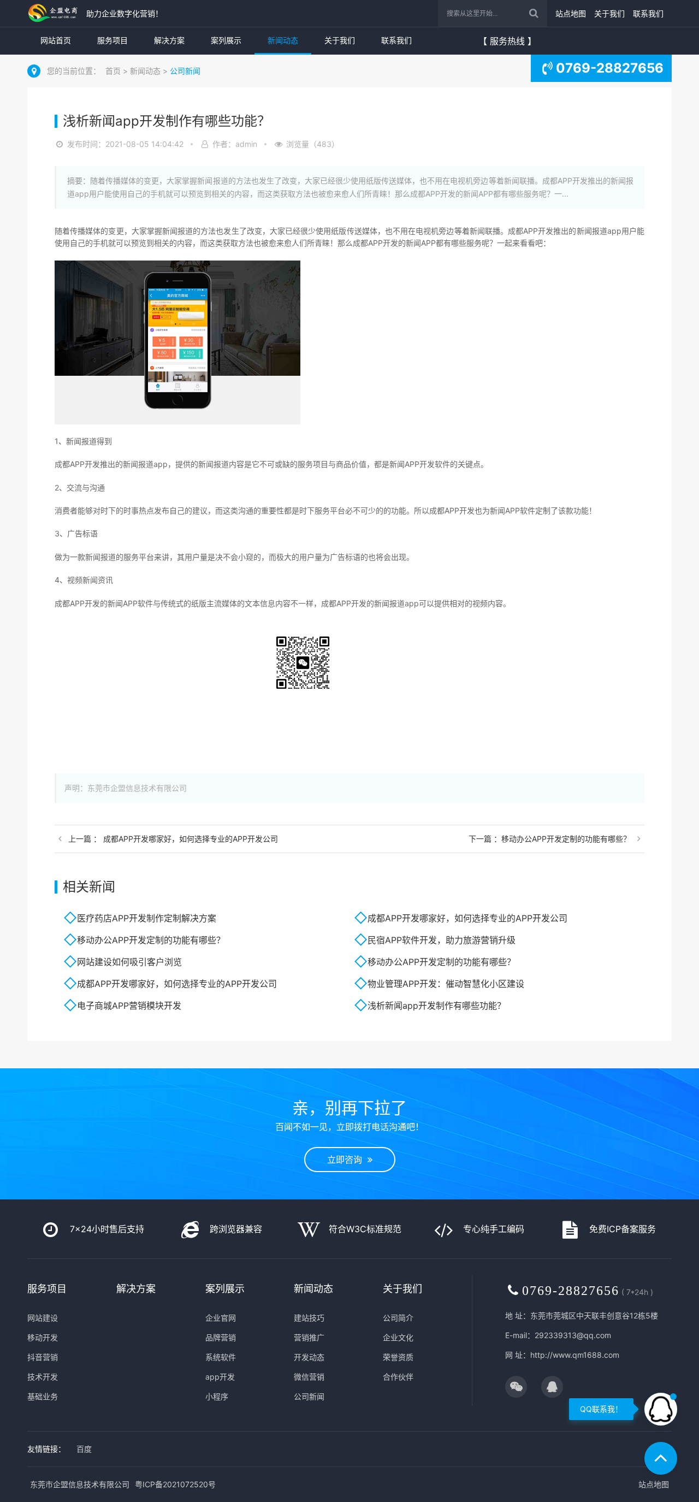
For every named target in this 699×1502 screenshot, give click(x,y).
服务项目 (112, 40)
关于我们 (609, 13)
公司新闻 (185, 70)
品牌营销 (220, 1337)
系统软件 (220, 1357)
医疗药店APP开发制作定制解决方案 (146, 918)
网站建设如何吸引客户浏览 (129, 961)
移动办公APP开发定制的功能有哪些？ (151, 940)
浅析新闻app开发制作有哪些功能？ (437, 1005)
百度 (84, 1448)
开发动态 (309, 1357)
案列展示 (226, 40)
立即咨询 (347, 1159)
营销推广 (309, 1337)
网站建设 (42, 1317)
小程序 (216, 1396)
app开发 (220, 1376)
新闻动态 (283, 40)
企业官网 (220, 1317)
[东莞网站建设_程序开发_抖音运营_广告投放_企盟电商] (54, 13)
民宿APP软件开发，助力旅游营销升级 (442, 940)
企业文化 (398, 1337)
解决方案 (169, 40)
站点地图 (570, 13)
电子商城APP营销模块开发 (129, 1005)
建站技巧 (309, 1317)
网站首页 (55, 40)
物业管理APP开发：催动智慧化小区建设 (446, 983)
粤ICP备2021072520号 (175, 1484)
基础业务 (42, 1396)
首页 (113, 70)
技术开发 (42, 1376)
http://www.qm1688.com (574, 1354)
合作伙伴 (398, 1376)
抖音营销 (42, 1357)
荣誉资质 (398, 1357)
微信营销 (309, 1376)
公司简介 (398, 1317)
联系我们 (648, 13)
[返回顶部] (660, 1458)
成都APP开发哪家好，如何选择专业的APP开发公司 (467, 918)
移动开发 (42, 1337)
